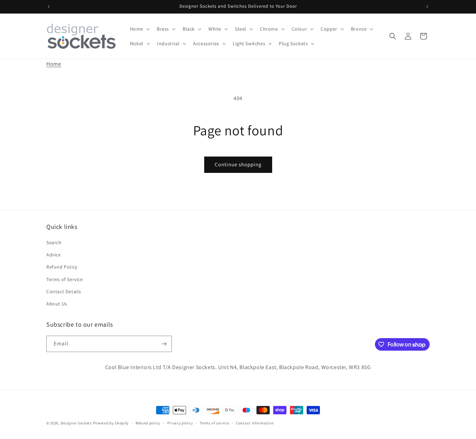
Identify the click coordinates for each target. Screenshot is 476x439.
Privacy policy (180, 422)
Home (53, 63)
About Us (56, 304)
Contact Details (63, 291)
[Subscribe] (163, 344)
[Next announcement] (427, 6)
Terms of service (214, 422)
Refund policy (148, 422)
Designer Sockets (76, 423)
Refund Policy (61, 267)
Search (54, 242)
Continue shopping (238, 164)
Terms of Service (64, 279)
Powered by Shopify (111, 423)
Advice (53, 255)
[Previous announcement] (48, 6)
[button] (139, 29)
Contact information (255, 422)
